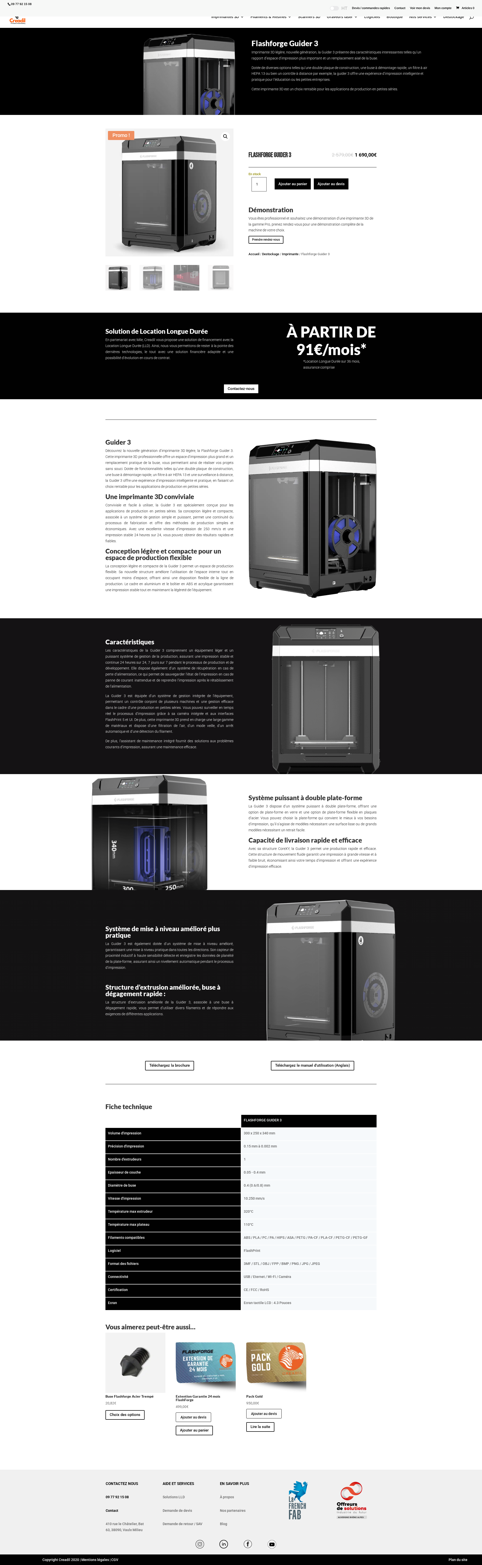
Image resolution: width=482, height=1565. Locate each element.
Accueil (254, 254)
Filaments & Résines (268, 17)
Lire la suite (260, 1426)
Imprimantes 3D (225, 17)
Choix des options (125, 1414)
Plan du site (457, 1560)
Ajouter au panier (292, 184)
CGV (114, 1560)
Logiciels (372, 17)
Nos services (420, 17)
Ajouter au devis (331, 184)
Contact (399, 8)
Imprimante (290, 254)
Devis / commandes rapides (371, 8)
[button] (225, 136)
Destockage (453, 17)
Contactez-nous (241, 388)
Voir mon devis (420, 8)
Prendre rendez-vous (266, 239)
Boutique (395, 17)
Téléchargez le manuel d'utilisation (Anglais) (312, 1065)
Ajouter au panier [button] (194, 1430)
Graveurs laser (340, 17)
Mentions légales (95, 1560)
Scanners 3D (309, 17)
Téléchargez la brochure (169, 1065)
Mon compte (443, 8)
